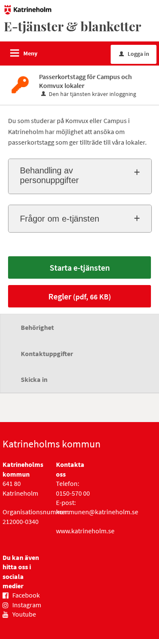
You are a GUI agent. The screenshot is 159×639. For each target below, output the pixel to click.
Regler (79, 296)
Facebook (26, 595)
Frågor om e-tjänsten (59, 218)
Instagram (26, 605)
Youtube (24, 614)
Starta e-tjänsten (80, 267)
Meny (30, 53)
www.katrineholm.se (85, 531)
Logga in (134, 54)
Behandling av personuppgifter (49, 175)
